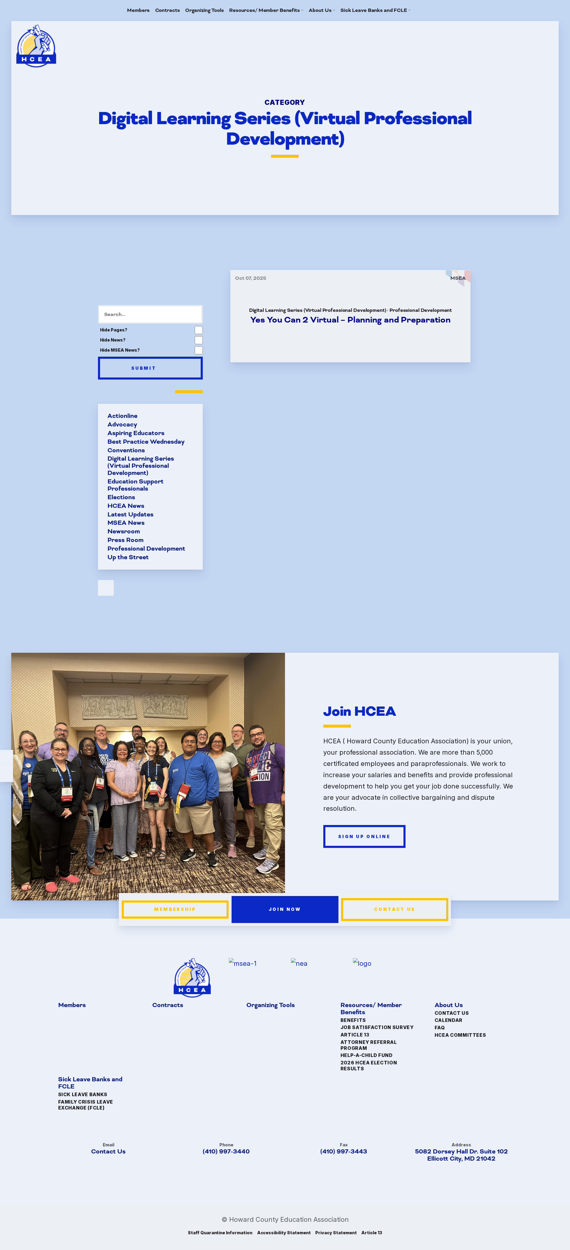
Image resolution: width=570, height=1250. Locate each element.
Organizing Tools (270, 1005)
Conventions (126, 450)
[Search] (439, 10)
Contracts (167, 1005)
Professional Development (146, 548)
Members (72, 1005)
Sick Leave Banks (82, 1094)
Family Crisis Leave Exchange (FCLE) (85, 1105)
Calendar (449, 1020)
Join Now (285, 909)
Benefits (353, 1020)
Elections (121, 497)
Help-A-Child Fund (367, 1055)
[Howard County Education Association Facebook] (428, 10)
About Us (449, 1005)
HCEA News (125, 505)
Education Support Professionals (135, 485)
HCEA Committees (460, 1035)
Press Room (125, 540)
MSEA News (126, 523)
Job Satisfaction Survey (377, 1027)
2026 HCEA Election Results (369, 1066)
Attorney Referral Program (369, 1045)
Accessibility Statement (284, 1232)
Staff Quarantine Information (220, 1232)
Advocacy (122, 424)
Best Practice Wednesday (146, 441)
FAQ (440, 1028)
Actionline (122, 416)
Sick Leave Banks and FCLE (90, 1083)
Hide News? (113, 339)
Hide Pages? (114, 329)
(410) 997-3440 (226, 1151)
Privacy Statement (336, 1232)
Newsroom (123, 531)
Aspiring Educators (135, 433)
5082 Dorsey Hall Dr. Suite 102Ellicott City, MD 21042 (461, 1155)
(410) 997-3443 (343, 1151)
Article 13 (355, 1035)
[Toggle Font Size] (6, 774)
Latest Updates (130, 514)
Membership (175, 909)
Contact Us (394, 909)
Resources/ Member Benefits (371, 1009)
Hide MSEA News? (120, 350)
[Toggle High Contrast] (6, 758)
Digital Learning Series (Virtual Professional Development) (140, 466)
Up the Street (128, 557)
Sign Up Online (364, 836)
